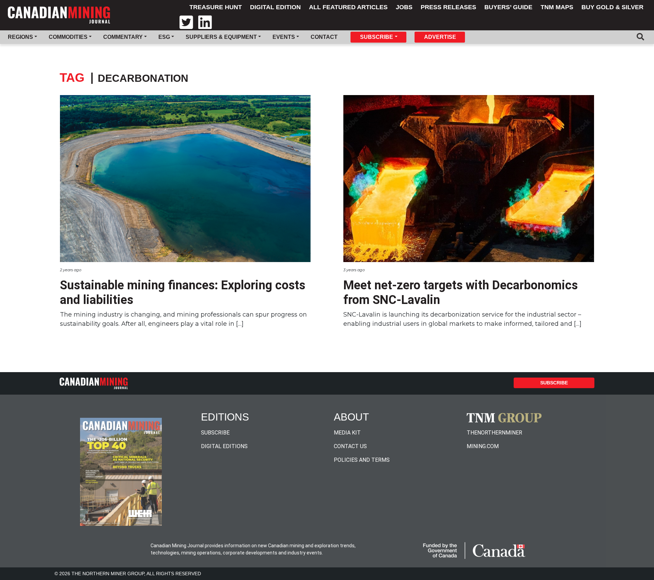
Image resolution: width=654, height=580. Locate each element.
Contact (324, 37)
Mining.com (483, 446)
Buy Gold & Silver (612, 7)
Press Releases (448, 7)
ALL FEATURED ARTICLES (348, 7)
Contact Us (350, 446)
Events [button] (283, 37)
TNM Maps (557, 7)
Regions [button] (20, 37)
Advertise (440, 37)
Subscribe (554, 382)
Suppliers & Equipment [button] (221, 37)
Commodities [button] (68, 37)
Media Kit (347, 432)
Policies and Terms (362, 460)
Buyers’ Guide (508, 7)
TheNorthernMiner (494, 432)
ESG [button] (164, 37)
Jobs (404, 7)
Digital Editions (224, 446)
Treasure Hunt (215, 7)
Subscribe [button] (376, 37)
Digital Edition (275, 7)
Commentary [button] (123, 37)
